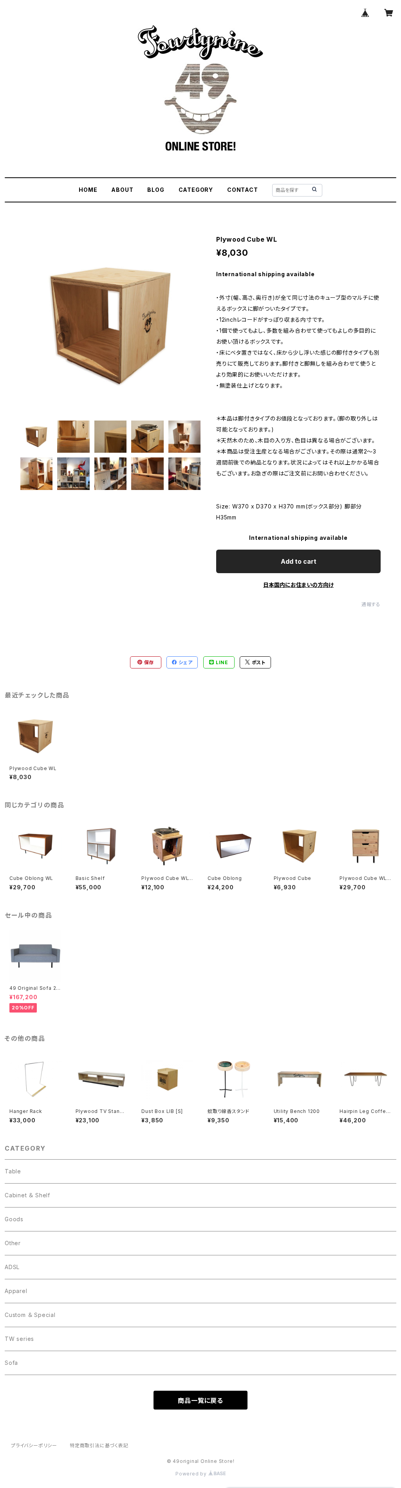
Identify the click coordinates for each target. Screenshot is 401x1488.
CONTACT (242, 189)
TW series (19, 1338)
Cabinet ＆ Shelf (27, 1195)
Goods (14, 1219)
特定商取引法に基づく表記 (99, 1445)
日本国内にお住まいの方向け (298, 584)
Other (13, 1243)
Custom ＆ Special (30, 1314)
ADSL (12, 1267)
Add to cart (298, 561)
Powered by (191, 1474)
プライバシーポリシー (34, 1445)
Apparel (16, 1291)
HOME (88, 189)
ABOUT (122, 189)
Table (13, 1171)
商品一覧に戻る (200, 1400)
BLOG (155, 189)
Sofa (11, 1362)
